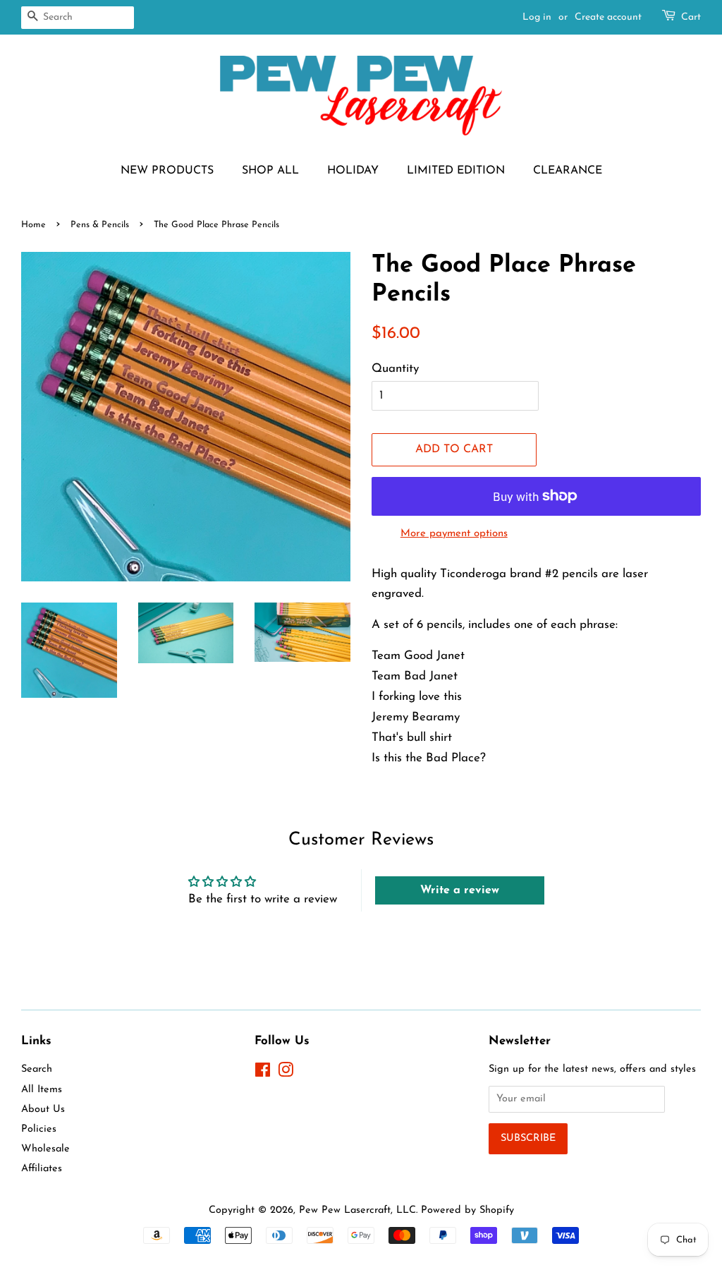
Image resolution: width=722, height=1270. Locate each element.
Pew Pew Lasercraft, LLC (357, 1210)
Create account (608, 17)
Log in (536, 17)
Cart (691, 17)
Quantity (395, 369)
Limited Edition (456, 170)
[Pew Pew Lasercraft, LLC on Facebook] (263, 1073)
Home (33, 224)
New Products (167, 170)
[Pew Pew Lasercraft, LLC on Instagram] (285, 1073)
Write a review (459, 890)
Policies (38, 1129)
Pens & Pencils (100, 224)
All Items (41, 1089)
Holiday (353, 170)
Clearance (567, 170)
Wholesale (45, 1149)
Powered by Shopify (467, 1210)
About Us (43, 1109)
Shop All (270, 170)
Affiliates (41, 1168)
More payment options (454, 533)
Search (36, 1069)
